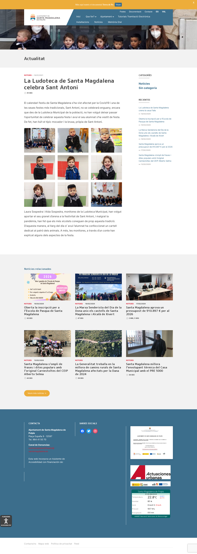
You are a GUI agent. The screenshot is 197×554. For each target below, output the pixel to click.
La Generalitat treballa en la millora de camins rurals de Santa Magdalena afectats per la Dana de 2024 (98, 369)
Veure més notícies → (37, 393)
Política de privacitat (61, 543)
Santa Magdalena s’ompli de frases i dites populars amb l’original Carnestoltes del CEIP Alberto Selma (155, 158)
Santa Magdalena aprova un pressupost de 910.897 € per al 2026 (155, 145)
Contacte (148, 11)
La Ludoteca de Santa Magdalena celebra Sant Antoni (69, 84)
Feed (76, 543)
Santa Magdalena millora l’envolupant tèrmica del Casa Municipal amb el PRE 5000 (146, 367)
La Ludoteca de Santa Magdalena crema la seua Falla (154, 109)
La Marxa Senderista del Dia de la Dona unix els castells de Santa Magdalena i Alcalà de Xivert (153, 133)
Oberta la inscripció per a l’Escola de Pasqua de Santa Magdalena (155, 120)
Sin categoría (148, 88)
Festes (123, 11)
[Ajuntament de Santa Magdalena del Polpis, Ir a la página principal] (45, 17)
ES (157, 11)
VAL (164, 11)
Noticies (28, 75)
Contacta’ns (30, 543)
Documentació (135, 11)
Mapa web (43, 543)
